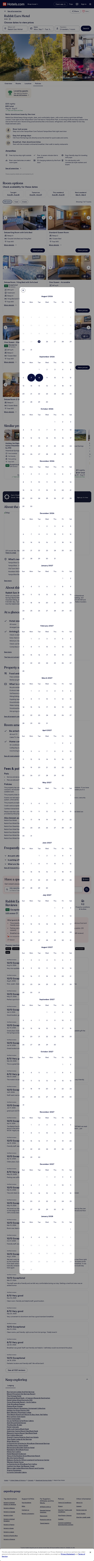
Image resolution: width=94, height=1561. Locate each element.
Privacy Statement (68, 1554)
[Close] (90, 1552)
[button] (71, 309)
